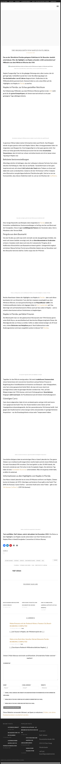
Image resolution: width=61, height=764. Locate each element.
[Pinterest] (6, 6)
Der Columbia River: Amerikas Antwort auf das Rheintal (49, 605)
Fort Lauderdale (42, 305)
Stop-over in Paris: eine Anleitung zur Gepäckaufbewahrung (29, 740)
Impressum (53, 1)
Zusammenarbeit (25, 1)
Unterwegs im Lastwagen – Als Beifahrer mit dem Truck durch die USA (29, 730)
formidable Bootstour (19, 469)
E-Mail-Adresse (26, 685)
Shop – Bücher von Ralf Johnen (40, 1)
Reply (23, 628)
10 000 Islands (9, 560)
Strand (38, 560)
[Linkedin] (4, 6)
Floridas (46, 328)
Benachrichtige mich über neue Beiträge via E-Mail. (20, 703)
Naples (22, 560)
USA (50, 91)
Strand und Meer (25, 565)
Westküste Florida (41, 565)
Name (5, 685)
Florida (22, 83)
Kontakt (11, 1)
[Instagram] (8, 6)
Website (43, 685)
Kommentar (7, 663)
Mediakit (17, 1)
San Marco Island (30, 560)
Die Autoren (4, 1)
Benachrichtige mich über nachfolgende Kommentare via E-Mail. (24, 699)
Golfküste (53, 176)
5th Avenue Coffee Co (10, 487)
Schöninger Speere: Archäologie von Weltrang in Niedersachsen (10, 743)
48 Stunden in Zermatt (13, 727)
